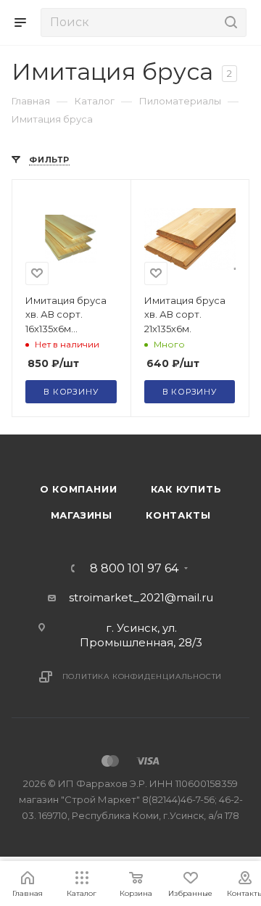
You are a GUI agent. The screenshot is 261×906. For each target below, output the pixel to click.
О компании (78, 489)
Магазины (81, 515)
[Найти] (228, 22)
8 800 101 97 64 (134, 569)
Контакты (178, 515)
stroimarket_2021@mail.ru (141, 597)
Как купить (186, 489)
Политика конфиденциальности (142, 676)
